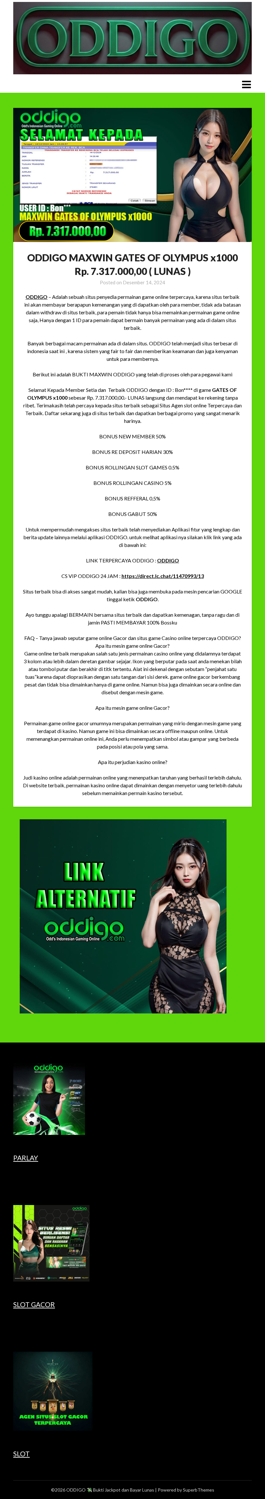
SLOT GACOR (34, 1304)
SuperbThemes (198, 1490)
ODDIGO (37, 297)
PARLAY (25, 1158)
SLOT (21, 1454)
